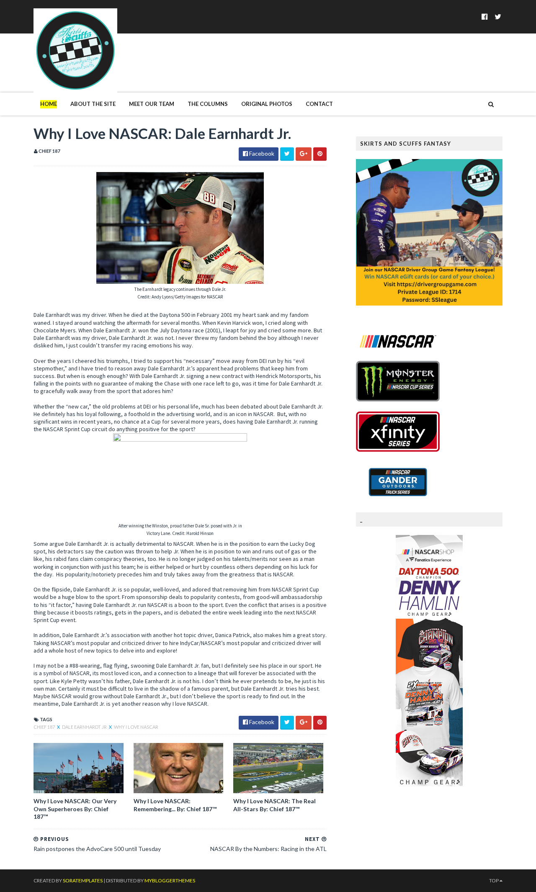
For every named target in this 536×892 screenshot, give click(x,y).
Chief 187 (45, 727)
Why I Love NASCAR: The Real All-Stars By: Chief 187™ (274, 804)
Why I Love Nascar (136, 727)
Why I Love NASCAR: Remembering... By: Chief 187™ (175, 804)
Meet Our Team (151, 103)
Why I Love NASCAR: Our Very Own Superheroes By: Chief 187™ (75, 808)
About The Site (93, 103)
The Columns (208, 103)
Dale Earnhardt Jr (85, 727)
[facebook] (484, 16)
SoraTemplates (83, 880)
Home (48, 103)
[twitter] (497, 16)
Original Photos (266, 103)
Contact (319, 103)
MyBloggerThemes (169, 880)
